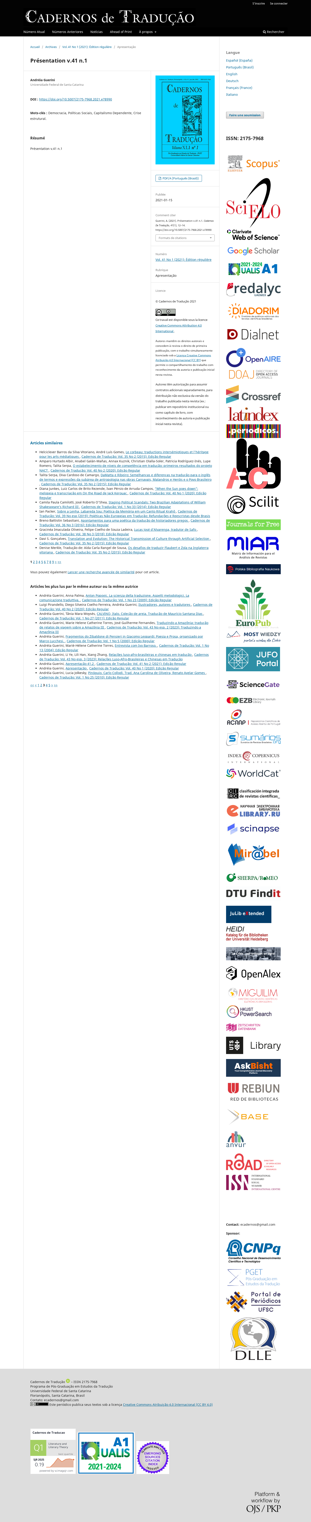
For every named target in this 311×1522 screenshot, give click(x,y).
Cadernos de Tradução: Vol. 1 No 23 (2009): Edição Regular (127, 600)
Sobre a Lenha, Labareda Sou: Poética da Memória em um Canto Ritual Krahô (116, 511)
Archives (51, 47)
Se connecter (279, 3)
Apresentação (76, 668)
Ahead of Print (121, 32)
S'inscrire (258, 3)
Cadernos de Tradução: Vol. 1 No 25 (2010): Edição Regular (84, 677)
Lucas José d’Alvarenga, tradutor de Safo (165, 529)
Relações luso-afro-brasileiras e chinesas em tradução (150, 654)
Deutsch (232, 81)
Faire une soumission (245, 115)
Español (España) (239, 60)
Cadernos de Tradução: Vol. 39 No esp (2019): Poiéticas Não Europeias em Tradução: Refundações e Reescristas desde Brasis (124, 513)
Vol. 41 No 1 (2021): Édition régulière (87, 47)
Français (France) (239, 88)
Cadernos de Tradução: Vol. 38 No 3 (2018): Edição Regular (84, 534)
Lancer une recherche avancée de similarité (101, 572)
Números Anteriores (67, 32)
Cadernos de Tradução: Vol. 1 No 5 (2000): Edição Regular (111, 641)
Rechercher (275, 32)
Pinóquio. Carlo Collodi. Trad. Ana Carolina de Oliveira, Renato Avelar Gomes (147, 673)
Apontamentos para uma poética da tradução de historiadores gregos (135, 520)
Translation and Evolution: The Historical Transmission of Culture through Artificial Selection (139, 538)
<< (32, 685)
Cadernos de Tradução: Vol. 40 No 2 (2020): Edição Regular (95, 470)
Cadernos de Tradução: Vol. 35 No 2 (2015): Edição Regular (126, 456)
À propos (146, 32)
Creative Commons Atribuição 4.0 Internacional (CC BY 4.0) (168, 1404)
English (231, 74)
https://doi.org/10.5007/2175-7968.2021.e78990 (75, 99)
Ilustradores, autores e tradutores (164, 604)
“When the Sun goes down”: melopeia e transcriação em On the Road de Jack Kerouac (118, 490)
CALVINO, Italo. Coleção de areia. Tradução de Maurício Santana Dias (150, 613)
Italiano (232, 94)
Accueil (35, 47)
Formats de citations (172, 238)
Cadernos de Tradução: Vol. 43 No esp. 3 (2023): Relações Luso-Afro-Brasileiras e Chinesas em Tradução (124, 656)
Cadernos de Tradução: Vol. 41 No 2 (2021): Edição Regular (141, 664)
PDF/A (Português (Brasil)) (180, 178)
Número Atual (34, 32)
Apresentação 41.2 (80, 664)
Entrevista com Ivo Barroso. (136, 645)
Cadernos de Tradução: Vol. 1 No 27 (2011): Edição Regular (84, 618)
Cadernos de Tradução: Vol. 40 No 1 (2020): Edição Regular (134, 668)
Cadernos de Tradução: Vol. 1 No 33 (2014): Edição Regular (126, 507)
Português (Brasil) (240, 67)
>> (59, 562)
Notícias (96, 32)
